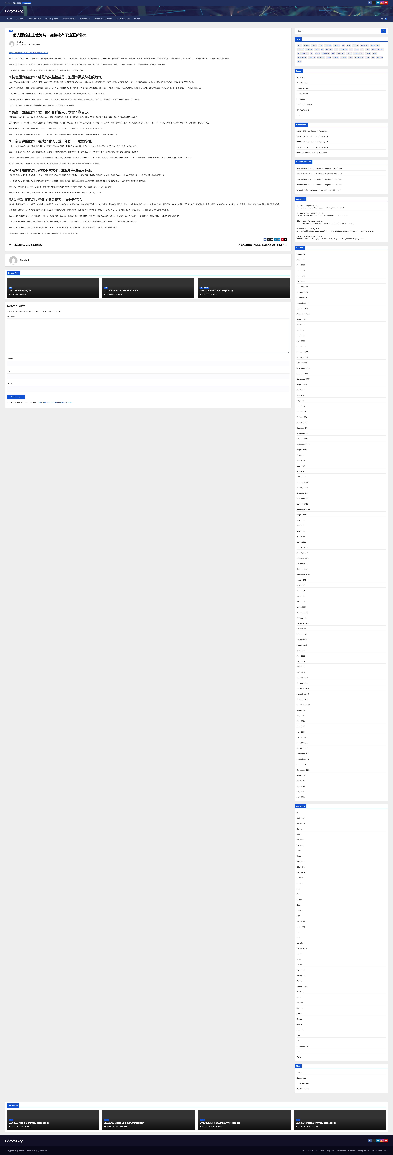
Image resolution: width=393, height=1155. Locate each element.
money (317, 53)
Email (10, 371)
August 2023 (302, 450)
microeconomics (302, 53)
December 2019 (303, 688)
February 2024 (302, 417)
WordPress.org (302, 1089)
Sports (206, 287)
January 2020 (302, 683)
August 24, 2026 (304, 1126)
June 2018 (301, 786)
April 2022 (301, 536)
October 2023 (302, 439)
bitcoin (314, 45)
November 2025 (303, 303)
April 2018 (301, 797)
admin (21, 42)
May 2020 (301, 661)
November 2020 (303, 629)
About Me (20, 19)
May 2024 (301, 401)
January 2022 (302, 553)
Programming (302, 986)
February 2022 (302, 547)
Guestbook (85, 19)
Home (9, 19)
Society (300, 1019)
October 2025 (302, 308)
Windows (380, 57)
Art (298, 813)
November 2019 (303, 694)
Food (299, 889)
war (373, 57)
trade (367, 57)
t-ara (351, 57)
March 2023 (301, 477)
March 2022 (301, 542)
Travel (137, 19)
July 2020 (301, 650)
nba (333, 53)
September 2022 (303, 509)
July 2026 (301, 260)
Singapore (320, 57)
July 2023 (301, 455)
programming (358, 53)
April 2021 (301, 602)
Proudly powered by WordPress (15, 1151)
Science (300, 1008)
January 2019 (302, 748)
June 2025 (301, 330)
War (298, 1052)
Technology (301, 1030)
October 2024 (302, 374)
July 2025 (301, 325)
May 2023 (301, 466)
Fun (298, 894)
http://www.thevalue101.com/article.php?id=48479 (28, 53)
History (299, 910)
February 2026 (302, 287)
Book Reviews (35, 19)
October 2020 (302, 634)
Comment (11, 316)
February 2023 (302, 482)
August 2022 (302, 515)
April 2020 (301, 667)
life (351, 49)
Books (299, 834)
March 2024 (301, 412)
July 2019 (300, 716)
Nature (299, 965)
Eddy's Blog (14, 11)
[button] (382, 19)
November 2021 (303, 564)
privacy (349, 53)
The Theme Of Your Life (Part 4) (216, 290)
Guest (299, 905)
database (309, 49)
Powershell (340, 53)
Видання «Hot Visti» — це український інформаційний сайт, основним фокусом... (330, 239)
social (329, 57)
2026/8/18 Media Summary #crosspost (312, 153)
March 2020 (301, 672)
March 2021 (301, 607)
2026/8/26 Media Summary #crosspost (312, 142)
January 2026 (302, 292)
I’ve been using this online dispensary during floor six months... (322, 208)
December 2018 (303, 754)
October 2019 (302, 699)
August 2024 (302, 384)
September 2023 (303, 444)
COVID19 (300, 49)
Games (299, 899)
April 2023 (301, 471)
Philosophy (301, 970)
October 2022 (302, 504)
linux (356, 49)
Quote (299, 997)
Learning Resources (103, 19)
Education (301, 867)
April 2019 (301, 732)
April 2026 (301, 276)
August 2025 (302, 319)
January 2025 (302, 357)
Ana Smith (301, 168)
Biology (300, 829)
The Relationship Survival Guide (121, 290)
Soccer (299, 1014)
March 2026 (301, 281)
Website (10, 384)
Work (299, 1057)
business (337, 45)
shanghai (312, 57)
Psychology (301, 992)
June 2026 (301, 265)
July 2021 (300, 585)
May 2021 (300, 596)
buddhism (328, 45)
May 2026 (301, 270)
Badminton (301, 818)
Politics (300, 981)
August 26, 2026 (208, 1126)
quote (375, 53)
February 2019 (302, 743)
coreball (300, 190)
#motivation (35, 45)
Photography (302, 976)
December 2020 (303, 623)
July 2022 (301, 520)
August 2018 (302, 775)
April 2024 (301, 406)
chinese (355, 45)
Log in (299, 1073)
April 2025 (301, 341)
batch (299, 45)
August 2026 (302, 254)
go (322, 49)
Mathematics (302, 948)
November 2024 (303, 368)
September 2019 (303, 705)
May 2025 (301, 336)
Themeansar (43, 1151)
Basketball (301, 823)
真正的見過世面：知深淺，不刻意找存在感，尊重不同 (261, 245)
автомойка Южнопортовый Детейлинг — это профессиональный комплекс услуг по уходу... (335, 231)
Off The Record (123, 19)
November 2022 (303, 498)
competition (365, 45)
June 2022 (301, 526)
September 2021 (303, 574)
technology (359, 57)
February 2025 (302, 352)
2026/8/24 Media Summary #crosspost (312, 147)
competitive (375, 45)
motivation (325, 53)
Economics (301, 861)
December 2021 (303, 558)
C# (343, 45)
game (317, 49)
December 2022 (303, 493)
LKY (362, 49)
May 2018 (300, 792)
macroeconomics (377, 49)
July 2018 (300, 781)
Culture (299, 856)
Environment (302, 872)
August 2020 (302, 645)
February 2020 (302, 678)
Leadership (301, 927)
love (367, 49)
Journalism (301, 921)
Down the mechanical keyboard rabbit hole (325, 168)
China (348, 45)
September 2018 (303, 770)
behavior (307, 45)
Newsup (34, 1151)
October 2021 (302, 569)
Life (11, 30)
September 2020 (303, 640)
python (367, 53)
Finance (300, 883)
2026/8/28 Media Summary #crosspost (312, 136)
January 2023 (302, 488)
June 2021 (301, 591)
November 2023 (303, 433)
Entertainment (69, 19)
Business (300, 840)
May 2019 (300, 726)
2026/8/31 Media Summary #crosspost (312, 131)
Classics (300, 845)
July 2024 (301, 390)
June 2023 (301, 460)
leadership (343, 49)
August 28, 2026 (112, 1126)
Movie (299, 954)
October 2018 (302, 764)
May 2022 (301, 531)
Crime (299, 851)
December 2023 (303, 428)
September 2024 (303, 379)
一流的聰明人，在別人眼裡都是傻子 (27, 245)
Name (10, 359)
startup (335, 57)
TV (298, 1041)
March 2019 (301, 737)
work (299, 61)
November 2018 (303, 759)
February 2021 (302, 612)
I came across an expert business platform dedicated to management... (325, 223)
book (320, 45)
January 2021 (302, 618)
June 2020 (301, 656)
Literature (300, 943)
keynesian (329, 49)
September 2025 (303, 314)
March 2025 (301, 346)
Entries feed (301, 1078)
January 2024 (302, 422)
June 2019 (301, 721)
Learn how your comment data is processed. (55, 402)
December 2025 (303, 298)
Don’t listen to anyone (20, 290)
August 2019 (302, 710)
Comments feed (303, 1083)
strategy (343, 57)
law (336, 49)
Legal (299, 932)
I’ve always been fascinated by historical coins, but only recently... (323, 216)
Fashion (300, 878)
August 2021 (302, 580)
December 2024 (303, 363)
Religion (300, 1003)
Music (299, 959)
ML (312, 53)
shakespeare (301, 57)
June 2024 (301, 395)
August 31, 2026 (17, 1126)
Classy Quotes (51, 19)
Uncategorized (302, 1046)
